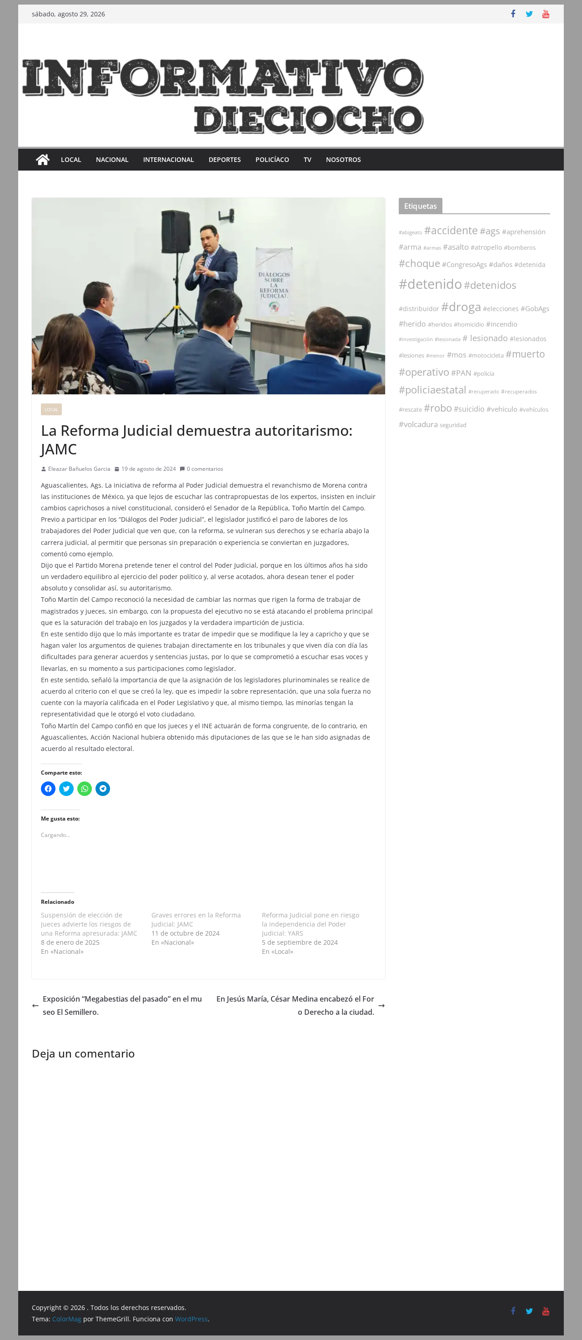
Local (71, 159)
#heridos (440, 324)
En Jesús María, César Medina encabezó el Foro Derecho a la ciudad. (295, 1005)
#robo (438, 408)
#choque (419, 263)
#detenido (430, 284)
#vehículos (533, 409)
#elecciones (501, 308)
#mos (457, 355)
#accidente (451, 230)
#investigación (416, 339)
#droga (461, 306)
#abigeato (410, 232)
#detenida (530, 265)
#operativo (424, 371)
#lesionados (528, 339)
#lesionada (448, 339)
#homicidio (469, 324)
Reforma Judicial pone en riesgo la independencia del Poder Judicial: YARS (310, 924)
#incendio (501, 323)
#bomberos (520, 247)
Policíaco (272, 159)
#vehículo (502, 408)
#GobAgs (535, 308)
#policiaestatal (433, 389)
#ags (490, 231)
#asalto (456, 247)
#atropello (486, 247)
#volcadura (418, 424)
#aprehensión (524, 231)
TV (307, 159)
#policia (483, 374)
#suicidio (469, 408)
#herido (412, 323)
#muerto (525, 353)
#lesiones (411, 355)
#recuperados (519, 391)
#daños (500, 264)
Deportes (225, 159)
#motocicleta (486, 355)
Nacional (112, 159)
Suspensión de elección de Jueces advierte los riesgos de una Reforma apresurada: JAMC (89, 924)
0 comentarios (205, 469)
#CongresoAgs (464, 264)
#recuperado (483, 391)
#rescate (410, 409)
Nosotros (343, 159)
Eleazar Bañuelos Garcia (79, 469)
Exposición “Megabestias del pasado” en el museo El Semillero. (122, 1005)
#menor (435, 355)
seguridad (453, 425)
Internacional (168, 159)
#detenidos (490, 285)
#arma (410, 247)
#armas (432, 247)
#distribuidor (419, 308)
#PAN (461, 373)
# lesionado (485, 337)
